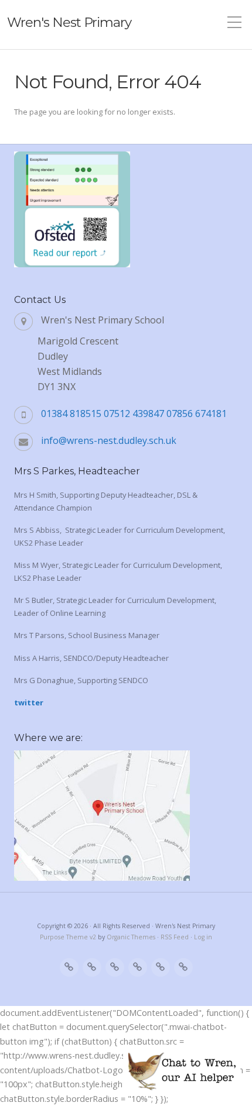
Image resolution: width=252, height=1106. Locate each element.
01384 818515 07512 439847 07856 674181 (134, 413)
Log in (203, 937)
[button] (181, 1071)
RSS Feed (175, 937)
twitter (28, 702)
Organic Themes (131, 937)
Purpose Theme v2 (68, 937)
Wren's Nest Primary (69, 22)
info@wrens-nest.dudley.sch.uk (108, 440)
